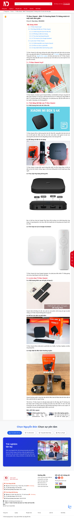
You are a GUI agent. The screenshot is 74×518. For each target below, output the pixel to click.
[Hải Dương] (72, 257)
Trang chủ (4, 8)
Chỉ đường (31, 485)
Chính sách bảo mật (42, 484)
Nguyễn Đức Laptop (42, 56)
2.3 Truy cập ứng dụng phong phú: (40, 36)
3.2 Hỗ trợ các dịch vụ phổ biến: (40, 45)
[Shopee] (62, 478)
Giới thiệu (38, 8)
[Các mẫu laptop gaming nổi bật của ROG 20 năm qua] (29, 414)
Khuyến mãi (18, 8)
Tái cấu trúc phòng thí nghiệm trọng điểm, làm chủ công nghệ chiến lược (61, 413)
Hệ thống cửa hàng (58, 3)
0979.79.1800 (23, 489)
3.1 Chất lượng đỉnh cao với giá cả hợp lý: (42, 43)
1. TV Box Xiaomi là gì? (35, 27)
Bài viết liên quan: (33, 410)
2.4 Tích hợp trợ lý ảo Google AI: (42, 38)
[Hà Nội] (72, 254)
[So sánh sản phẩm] (72, 263)
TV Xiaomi (56, 54)
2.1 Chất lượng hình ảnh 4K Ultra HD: (41, 31)
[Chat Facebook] (72, 260)
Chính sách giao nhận (43, 481)
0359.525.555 (18, 496)
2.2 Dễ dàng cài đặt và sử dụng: (40, 33)
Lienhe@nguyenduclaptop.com (15, 501)
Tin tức (25, 8)
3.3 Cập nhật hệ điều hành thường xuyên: (42, 47)
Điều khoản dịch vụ (42, 482)
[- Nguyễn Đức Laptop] (6, 3)
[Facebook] (56, 478)
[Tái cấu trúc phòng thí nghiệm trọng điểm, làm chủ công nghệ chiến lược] (51, 414)
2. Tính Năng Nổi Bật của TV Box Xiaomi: (40, 29)
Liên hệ (31, 8)
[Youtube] (59, 478)
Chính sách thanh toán (43, 486)
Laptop (11, 8)
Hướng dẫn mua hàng (43, 479)
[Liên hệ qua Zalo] (70, 506)
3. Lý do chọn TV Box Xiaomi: (37, 40)
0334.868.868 (18, 487)
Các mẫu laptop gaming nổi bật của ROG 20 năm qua (39, 413)
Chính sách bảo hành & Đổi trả (45, 477)
